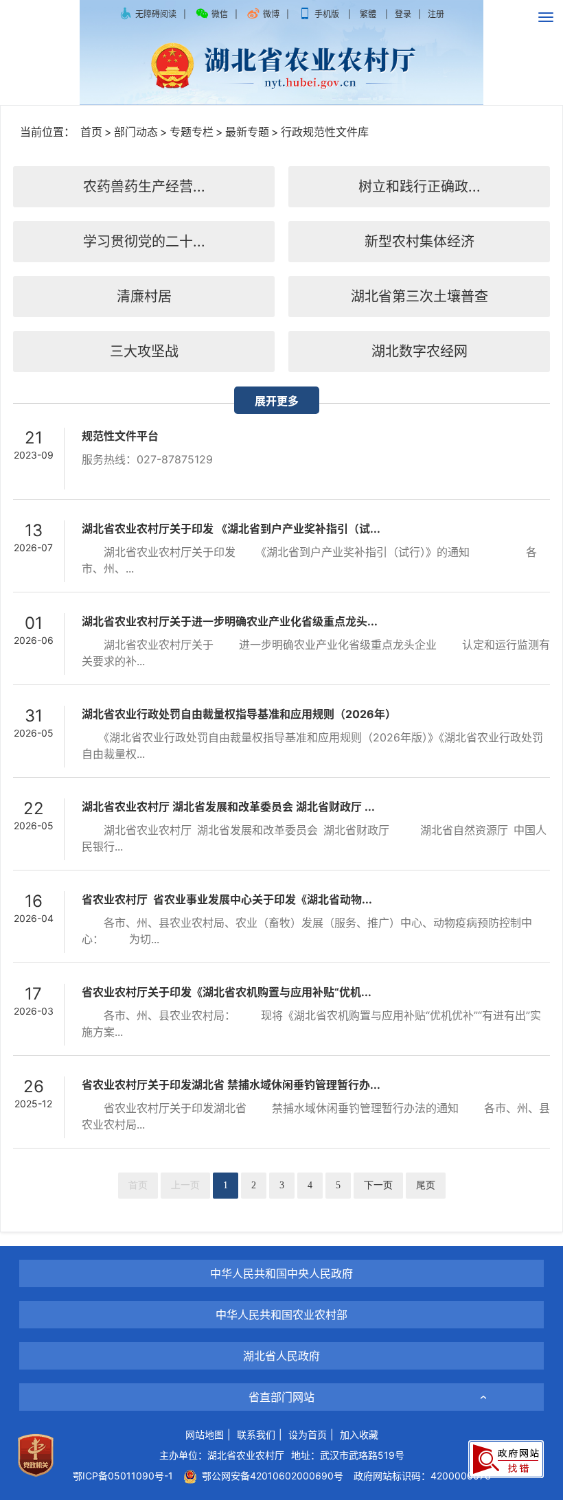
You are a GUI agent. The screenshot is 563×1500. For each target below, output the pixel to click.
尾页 (425, 1185)
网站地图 (204, 1434)
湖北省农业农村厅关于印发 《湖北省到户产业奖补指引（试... (231, 528)
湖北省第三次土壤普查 (419, 296)
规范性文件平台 (120, 436)
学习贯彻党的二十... (144, 241)
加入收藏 (359, 1434)
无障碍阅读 (155, 14)
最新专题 (247, 132)
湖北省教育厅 (281, 1290)
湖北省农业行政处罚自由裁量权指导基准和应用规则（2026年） (239, 714)
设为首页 (307, 1434)
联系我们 (256, 1434)
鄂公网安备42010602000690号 (270, 1475)
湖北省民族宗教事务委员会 (281, 1372)
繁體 (368, 14)
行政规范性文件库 (325, 132)
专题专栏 (192, 132)
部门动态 (136, 132)
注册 (436, 14)
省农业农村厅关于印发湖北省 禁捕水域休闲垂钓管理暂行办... (231, 1085)
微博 (271, 14)
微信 (219, 14)
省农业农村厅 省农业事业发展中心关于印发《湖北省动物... (227, 899)
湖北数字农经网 (419, 351)
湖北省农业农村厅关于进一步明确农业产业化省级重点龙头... (230, 621)
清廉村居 (144, 296)
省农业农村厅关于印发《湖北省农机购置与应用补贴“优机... (226, 992)
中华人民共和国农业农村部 (281, 1315)
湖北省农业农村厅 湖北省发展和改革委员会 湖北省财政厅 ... (228, 807)
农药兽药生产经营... (144, 186)
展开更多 (277, 401)
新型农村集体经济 (419, 241)
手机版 (326, 14)
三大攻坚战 (144, 351)
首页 (91, 132)
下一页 (378, 1185)
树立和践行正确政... (419, 186)
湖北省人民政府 (281, 1356)
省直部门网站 (281, 1397)
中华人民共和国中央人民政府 (281, 1273)
